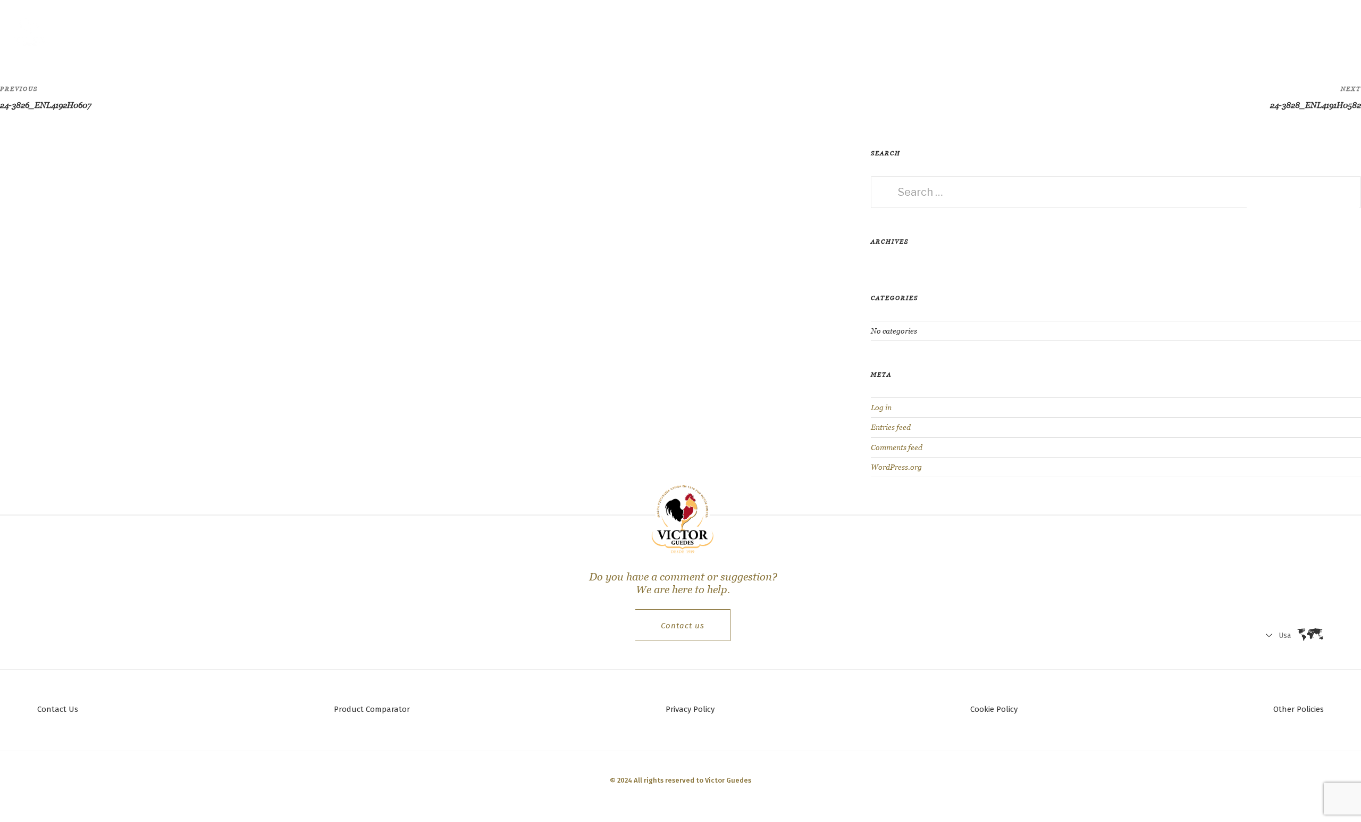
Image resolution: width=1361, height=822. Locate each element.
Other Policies (1298, 709)
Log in (881, 407)
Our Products (266, 29)
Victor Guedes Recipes (412, 29)
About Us (330, 29)
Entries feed (891, 427)
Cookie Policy (994, 709)
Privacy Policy (690, 709)
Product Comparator (372, 709)
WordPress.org (896, 467)
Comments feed (896, 447)
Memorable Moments (518, 29)
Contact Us (57, 709)
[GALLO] (30, 30)
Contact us (682, 625)
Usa (1240, 32)
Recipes (203, 29)
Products (148, 29)
